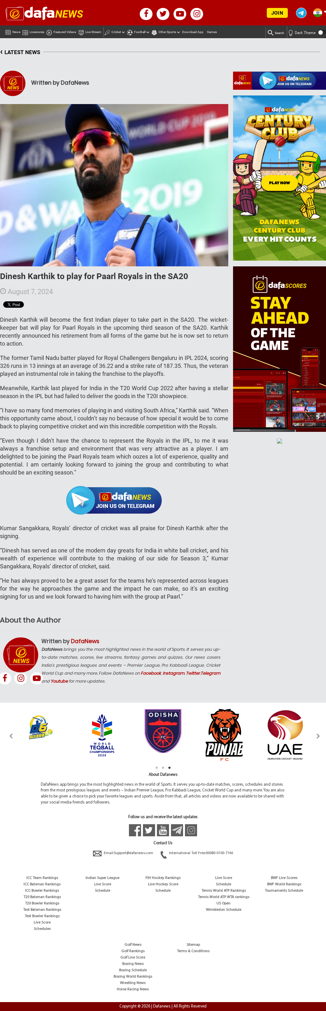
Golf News (132, 945)
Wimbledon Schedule (223, 910)
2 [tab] (163, 768)
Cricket (116, 32)
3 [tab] (169, 768)
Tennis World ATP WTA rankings (223, 897)
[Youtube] (37, 678)
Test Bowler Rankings (42, 916)
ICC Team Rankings (42, 878)
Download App (192, 32)
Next (318, 736)
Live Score (42, 922)
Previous (7, 736)
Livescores (37, 32)
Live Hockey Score (163, 884)
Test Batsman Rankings (42, 910)
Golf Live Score (132, 957)
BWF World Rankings (284, 884)
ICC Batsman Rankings (42, 884)
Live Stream (93, 32)
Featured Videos (64, 32)
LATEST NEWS (20, 51)
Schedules (42, 929)
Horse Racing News (133, 989)
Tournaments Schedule (284, 891)
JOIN (277, 13)
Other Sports (167, 32)
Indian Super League (102, 878)
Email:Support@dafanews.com (128, 853)
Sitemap (193, 945)
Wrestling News (132, 983)
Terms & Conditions (193, 951)
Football (139, 32)
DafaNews (85, 641)
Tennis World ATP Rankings (224, 891)
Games (212, 32)
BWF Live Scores (284, 878)
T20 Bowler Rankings (42, 903)
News (16, 32)
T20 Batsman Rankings (42, 897)
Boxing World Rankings (133, 977)
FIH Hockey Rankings (163, 878)
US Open (223, 903)
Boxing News (133, 964)
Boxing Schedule (133, 970)
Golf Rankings (133, 951)
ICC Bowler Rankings (42, 891)
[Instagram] (21, 678)
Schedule (102, 891)
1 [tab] (156, 768)
